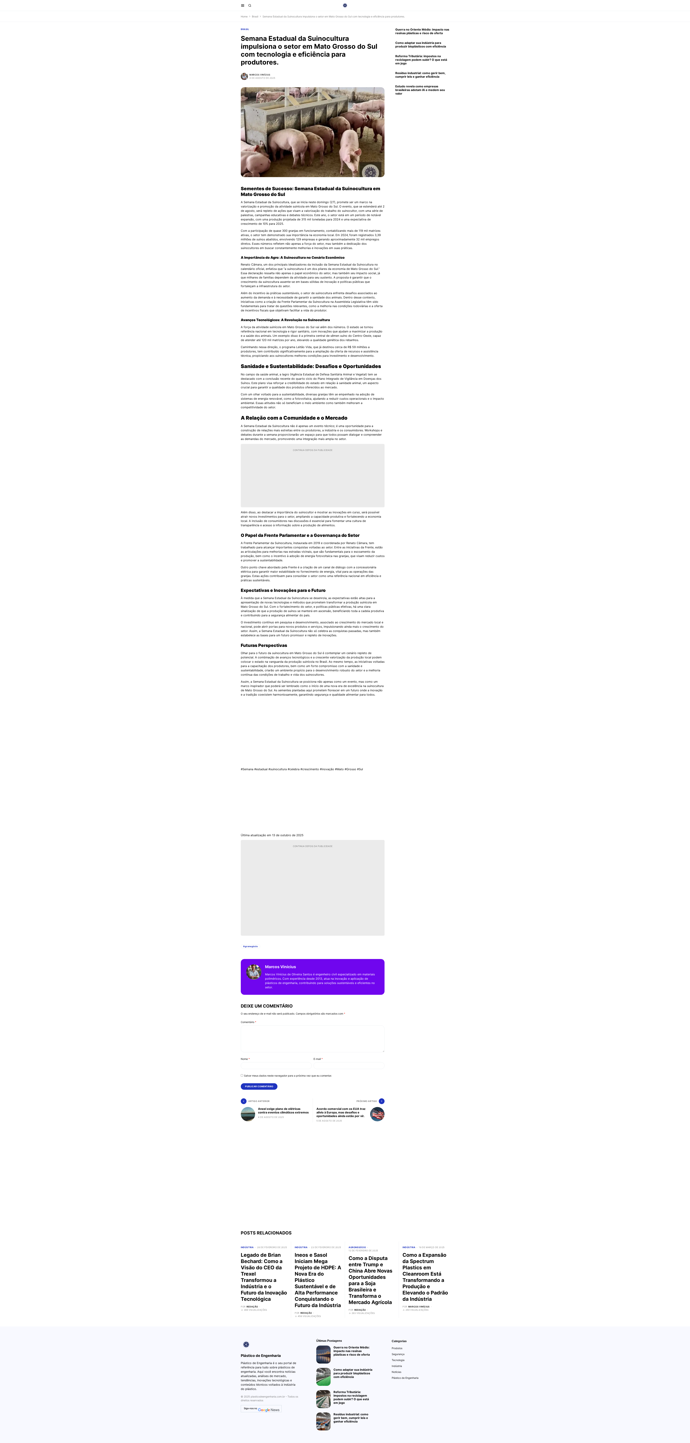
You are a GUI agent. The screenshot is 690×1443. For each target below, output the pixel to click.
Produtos (397, 1348)
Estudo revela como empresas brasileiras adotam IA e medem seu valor (420, 90)
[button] (243, 5)
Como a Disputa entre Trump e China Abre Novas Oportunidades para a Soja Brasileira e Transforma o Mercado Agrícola (370, 1280)
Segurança (398, 1354)
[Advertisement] (313, 479)
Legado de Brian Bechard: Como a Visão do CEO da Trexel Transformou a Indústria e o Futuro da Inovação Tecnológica (264, 1277)
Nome (245, 1058)
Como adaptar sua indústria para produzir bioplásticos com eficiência (420, 44)
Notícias (396, 1371)
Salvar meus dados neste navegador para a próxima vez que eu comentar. (288, 1075)
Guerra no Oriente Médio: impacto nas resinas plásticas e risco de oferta (422, 31)
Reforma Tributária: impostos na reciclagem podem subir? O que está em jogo (421, 59)
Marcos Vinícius (259, 74)
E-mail (318, 1058)
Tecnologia (398, 1360)
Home (244, 16)
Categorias (399, 1341)
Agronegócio (250, 946)
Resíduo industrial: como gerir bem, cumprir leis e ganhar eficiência (420, 74)
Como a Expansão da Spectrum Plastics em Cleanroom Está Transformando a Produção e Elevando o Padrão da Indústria (425, 1277)
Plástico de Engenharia (405, 1377)
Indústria (247, 1247)
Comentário (248, 1022)
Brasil (255, 16)
